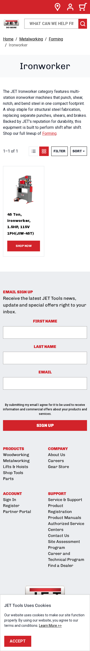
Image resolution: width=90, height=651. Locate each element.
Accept (18, 641)
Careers (56, 460)
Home (8, 39)
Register (11, 505)
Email (45, 372)
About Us (56, 454)
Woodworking (16, 454)
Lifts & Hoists (15, 466)
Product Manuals (64, 517)
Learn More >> (50, 626)
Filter (60, 151)
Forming (56, 39)
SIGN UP (45, 425)
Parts (8, 478)
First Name (45, 321)
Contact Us (58, 535)
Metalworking (31, 39)
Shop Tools (13, 472)
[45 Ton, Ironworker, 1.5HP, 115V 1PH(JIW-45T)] (24, 186)
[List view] (33, 151)
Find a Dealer (60, 565)
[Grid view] (44, 151)
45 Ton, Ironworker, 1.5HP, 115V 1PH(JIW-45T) (20, 224)
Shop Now (24, 246)
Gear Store (58, 466)
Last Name (45, 346)
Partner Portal (17, 511)
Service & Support (65, 499)
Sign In (9, 499)
